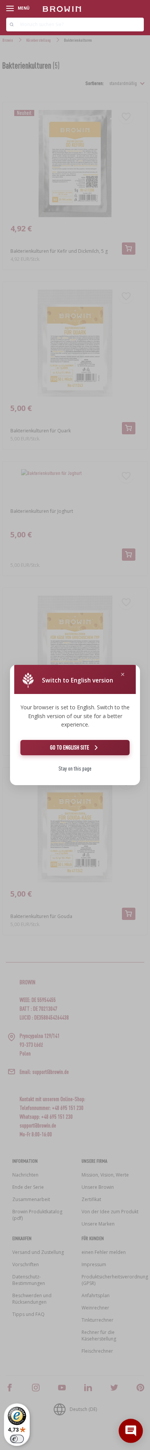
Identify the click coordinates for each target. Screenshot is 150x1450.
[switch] (17, 1439)
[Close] (122, 675)
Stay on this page (75, 768)
